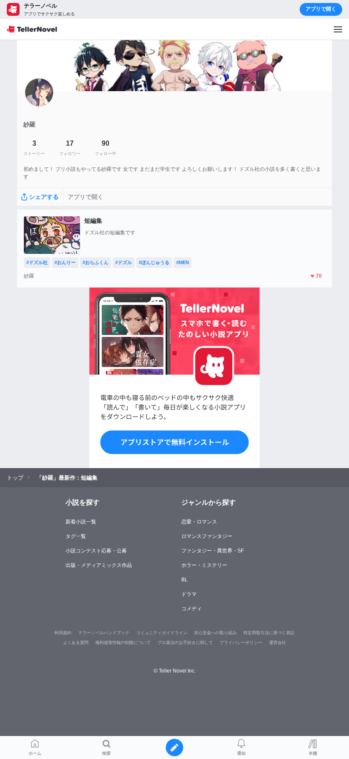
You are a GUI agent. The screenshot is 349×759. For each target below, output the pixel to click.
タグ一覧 (76, 536)
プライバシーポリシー (241, 642)
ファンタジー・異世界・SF (212, 551)
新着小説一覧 (81, 522)
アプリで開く (321, 9)
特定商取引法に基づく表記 (269, 632)
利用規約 (63, 632)
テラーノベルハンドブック (103, 632)
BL (184, 580)
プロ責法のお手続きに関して (185, 642)
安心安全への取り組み (215, 632)
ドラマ (189, 594)
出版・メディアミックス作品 (99, 565)
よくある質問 (76, 642)
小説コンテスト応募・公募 (96, 551)
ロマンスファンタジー (206, 536)
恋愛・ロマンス (199, 522)
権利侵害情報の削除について (123, 642)
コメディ (191, 609)
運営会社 (277, 642)
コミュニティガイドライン (161, 632)
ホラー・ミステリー (204, 565)
